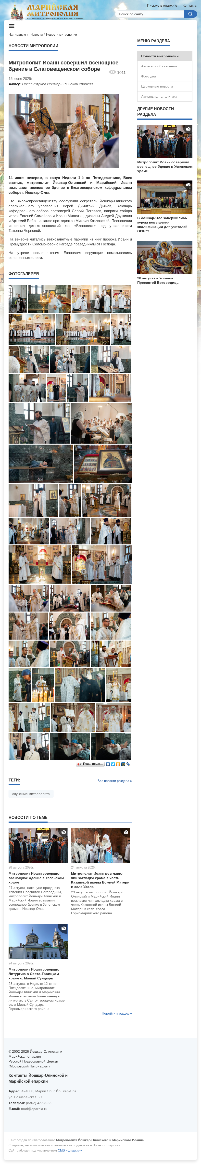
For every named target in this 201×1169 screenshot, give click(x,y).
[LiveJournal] (128, 763)
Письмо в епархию (162, 5)
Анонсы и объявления (159, 66)
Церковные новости (157, 86)
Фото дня (148, 76)
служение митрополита (31, 794)
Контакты (190, 5)
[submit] (190, 14)
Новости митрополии (61, 34)
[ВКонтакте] (108, 763)
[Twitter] (113, 763)
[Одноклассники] (118, 763)
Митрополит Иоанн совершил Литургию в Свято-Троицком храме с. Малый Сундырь (35, 973)
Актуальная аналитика (159, 96)
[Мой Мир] (123, 763)
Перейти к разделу (117, 1013)
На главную (17, 34)
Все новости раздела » (115, 781)
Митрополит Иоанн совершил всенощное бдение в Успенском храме (36, 877)
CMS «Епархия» (70, 1150)
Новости (36, 34)
